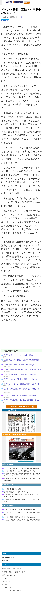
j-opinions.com (6, 581)
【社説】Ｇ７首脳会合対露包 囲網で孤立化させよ (20, 379)
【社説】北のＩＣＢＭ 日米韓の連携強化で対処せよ (21, 384)
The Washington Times (9, 557)
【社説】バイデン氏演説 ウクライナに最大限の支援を (22, 369)
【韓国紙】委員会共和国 (12, 489)
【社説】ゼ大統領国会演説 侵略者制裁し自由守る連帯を (22, 389)
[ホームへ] (13, 3)
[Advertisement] (21, 336)
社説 (21, 17)
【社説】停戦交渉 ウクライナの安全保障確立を (19, 355)
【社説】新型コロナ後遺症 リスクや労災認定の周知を (22, 360)
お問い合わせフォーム (8, 575)
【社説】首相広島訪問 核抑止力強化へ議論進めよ (20, 374)
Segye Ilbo (5, 560)
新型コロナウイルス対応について (12, 568)
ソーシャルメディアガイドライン (12, 591)
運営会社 (4, 584)
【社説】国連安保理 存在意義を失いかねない (19, 365)
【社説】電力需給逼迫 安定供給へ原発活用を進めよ (21, 400)
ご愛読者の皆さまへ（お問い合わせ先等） (14, 572)
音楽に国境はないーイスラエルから (16, 492)
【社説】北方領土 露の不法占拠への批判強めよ (19, 395)
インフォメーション (8, 578)
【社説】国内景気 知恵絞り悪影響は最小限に (20, 471)
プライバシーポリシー (8, 587)
